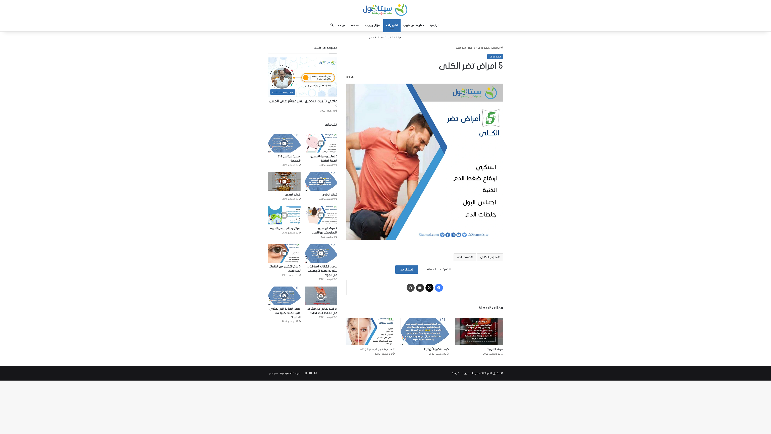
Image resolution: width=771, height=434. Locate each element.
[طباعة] (411, 288)
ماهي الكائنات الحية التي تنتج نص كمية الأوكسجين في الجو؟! (322, 270)
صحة (356, 25)
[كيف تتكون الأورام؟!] (425, 331)
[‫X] (429, 288)
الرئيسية (434, 25)
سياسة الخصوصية (290, 373)
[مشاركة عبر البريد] (420, 288)
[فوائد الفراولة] (479, 331)
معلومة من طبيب (413, 25)
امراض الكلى (488, 257)
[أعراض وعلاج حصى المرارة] (284, 215)
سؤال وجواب (372, 25)
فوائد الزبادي (329, 194)
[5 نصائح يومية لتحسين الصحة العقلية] (321, 143)
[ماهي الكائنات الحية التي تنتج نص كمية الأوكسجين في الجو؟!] (321, 253)
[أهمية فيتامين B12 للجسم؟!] (284, 143)
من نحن (273, 373)
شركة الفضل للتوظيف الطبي (385, 37)
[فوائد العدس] (284, 181)
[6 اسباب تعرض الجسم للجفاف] (370, 331)
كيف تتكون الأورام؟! (436, 349)
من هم (342, 25)
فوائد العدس (293, 194)
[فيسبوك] (439, 288)
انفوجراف (392, 25)
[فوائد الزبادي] (321, 181)
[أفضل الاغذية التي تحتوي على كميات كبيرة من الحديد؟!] (284, 296)
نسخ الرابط (406, 269)
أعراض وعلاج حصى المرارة (285, 228)
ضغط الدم (463, 257)
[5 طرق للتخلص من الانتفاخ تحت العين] (284, 253)
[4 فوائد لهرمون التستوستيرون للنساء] (321, 215)
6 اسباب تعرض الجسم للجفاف (377, 349)
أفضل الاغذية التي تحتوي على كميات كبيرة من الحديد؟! (285, 313)
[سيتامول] (385, 9)
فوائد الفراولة (495, 349)
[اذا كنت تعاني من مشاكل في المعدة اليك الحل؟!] (321, 296)
